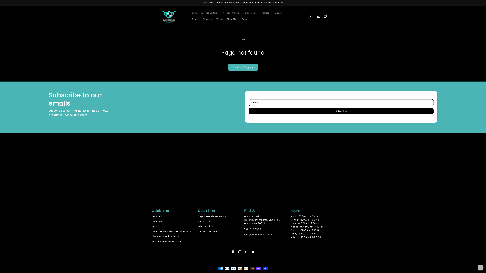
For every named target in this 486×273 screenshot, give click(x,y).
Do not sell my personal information (172, 231)
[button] (210, 13)
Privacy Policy (205, 226)
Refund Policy (205, 221)
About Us (157, 221)
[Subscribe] (341, 111)
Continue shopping (243, 67)
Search (156, 216)
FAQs (154, 226)
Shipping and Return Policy (213, 216)
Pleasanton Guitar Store (165, 236)
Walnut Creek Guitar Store (166, 241)
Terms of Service (207, 231)
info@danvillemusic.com (258, 234)
